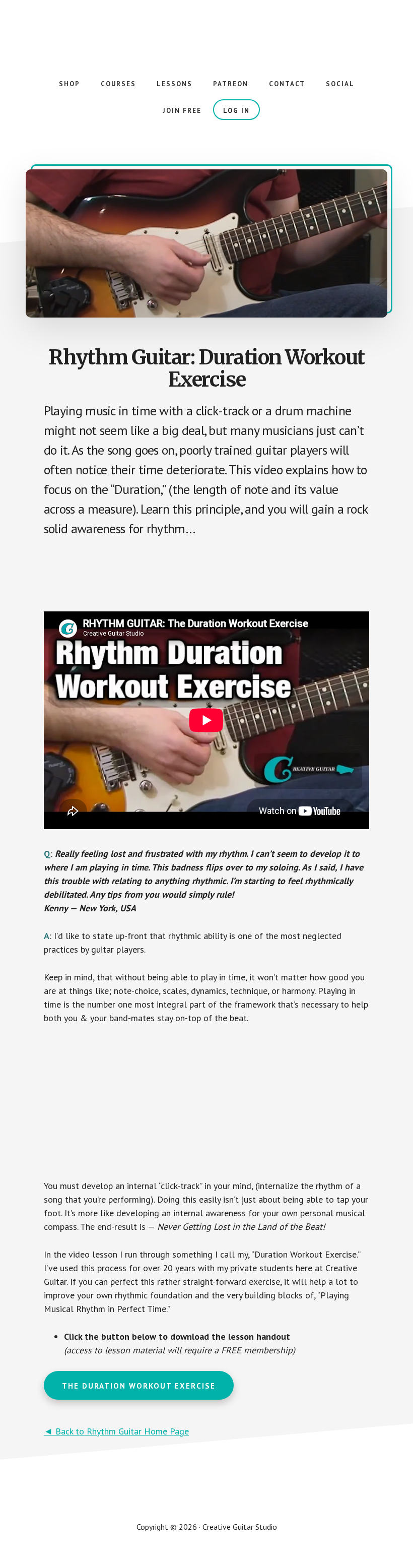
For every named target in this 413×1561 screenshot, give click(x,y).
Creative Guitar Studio (206, 30)
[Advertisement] (227, 575)
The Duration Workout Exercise (139, 1386)
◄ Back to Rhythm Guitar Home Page (116, 1431)
